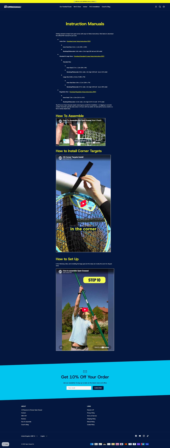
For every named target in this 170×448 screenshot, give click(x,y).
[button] (160, 7)
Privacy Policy (91, 413)
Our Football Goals (66, 7)
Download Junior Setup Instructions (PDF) (78, 41)
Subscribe (98, 388)
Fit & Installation (94, 7)
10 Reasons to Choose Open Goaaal (31, 410)
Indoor (85, 7)
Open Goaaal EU (30, 444)
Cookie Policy (91, 424)
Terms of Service (92, 416)
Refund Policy (91, 421)
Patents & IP (90, 410)
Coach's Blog (106, 7)
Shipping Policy (91, 419)
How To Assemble (26, 421)
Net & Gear (77, 7)
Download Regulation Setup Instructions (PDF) (83, 92)
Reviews (23, 419)
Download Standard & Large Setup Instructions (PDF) (89, 56)
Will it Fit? (24, 416)
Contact (23, 413)
